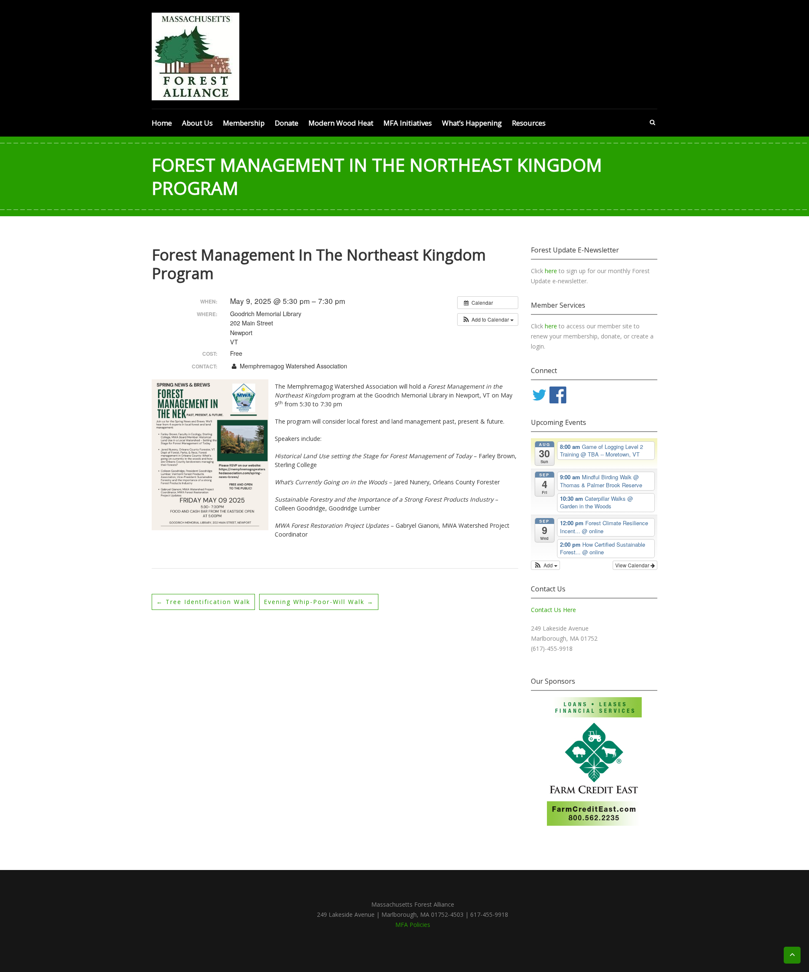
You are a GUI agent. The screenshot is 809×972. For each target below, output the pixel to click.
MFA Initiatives (407, 123)
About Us (197, 123)
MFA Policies (412, 925)
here (552, 271)
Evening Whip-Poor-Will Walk (319, 602)
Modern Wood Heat (340, 123)
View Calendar (633, 565)
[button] (488, 319)
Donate (286, 123)
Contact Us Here (553, 610)
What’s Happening (472, 123)
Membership (244, 123)
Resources (529, 123)
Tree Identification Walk (203, 602)
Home (162, 123)
